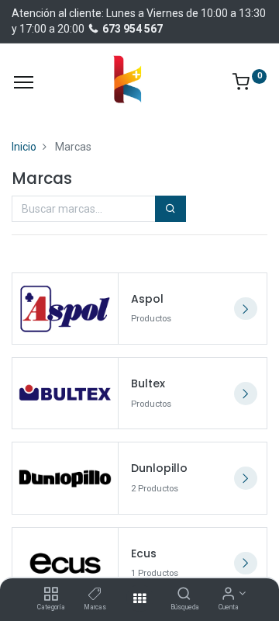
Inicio (24, 147)
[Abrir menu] (139, 598)
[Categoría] (50, 594)
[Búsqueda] (184, 594)
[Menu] (23, 82)
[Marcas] (95, 594)
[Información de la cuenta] (228, 594)
